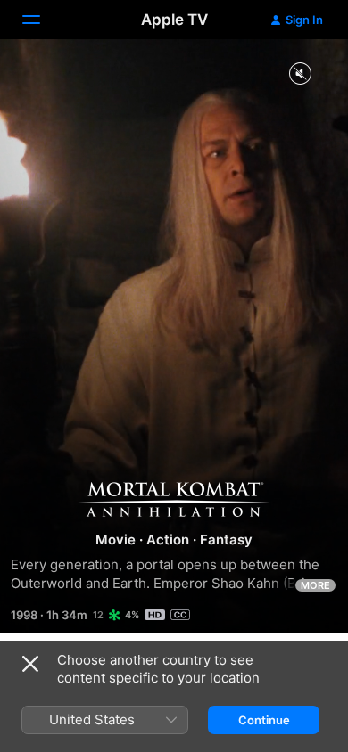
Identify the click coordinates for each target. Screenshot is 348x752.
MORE (315, 585)
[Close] (30, 664)
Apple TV (174, 20)
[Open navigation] (42, 19)
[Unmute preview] (299, 74)
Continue (264, 720)
